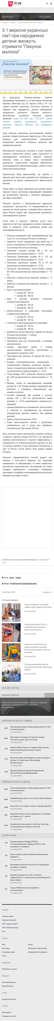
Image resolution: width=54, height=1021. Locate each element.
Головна (5, 22)
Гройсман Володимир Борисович (24, 584)
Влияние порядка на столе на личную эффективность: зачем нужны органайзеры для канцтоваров (30, 877)
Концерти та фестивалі (37, 948)
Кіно (3, 944)
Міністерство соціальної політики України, (21, 560)
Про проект (6, 1012)
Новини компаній (9, 920)
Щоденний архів (9, 999)
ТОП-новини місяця (10, 928)
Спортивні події (8, 952)
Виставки (6, 948)
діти (12, 578)
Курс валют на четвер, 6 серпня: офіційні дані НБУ (31, 806)
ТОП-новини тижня (10, 924)
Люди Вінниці (7, 986)
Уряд (19, 578)
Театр (30, 944)
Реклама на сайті (9, 1016)
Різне (4, 956)
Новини (12, 22)
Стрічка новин (8, 916)
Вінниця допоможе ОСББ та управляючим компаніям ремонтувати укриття (35, 627)
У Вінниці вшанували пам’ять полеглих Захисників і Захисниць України (38, 667)
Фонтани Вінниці (9, 982)
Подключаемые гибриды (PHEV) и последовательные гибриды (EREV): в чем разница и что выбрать (27, 844)
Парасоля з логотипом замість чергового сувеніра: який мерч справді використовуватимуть (24, 703)
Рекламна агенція (9, 969)
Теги (4, 931)
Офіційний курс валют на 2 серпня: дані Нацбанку (30, 798)
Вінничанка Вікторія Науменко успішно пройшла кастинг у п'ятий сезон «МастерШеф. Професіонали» (30, 760)
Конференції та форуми (37, 952)
